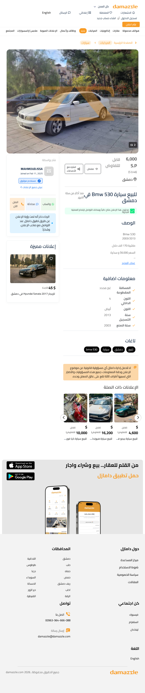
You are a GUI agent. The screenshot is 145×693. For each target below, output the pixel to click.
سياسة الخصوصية (127, 574)
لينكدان (134, 629)
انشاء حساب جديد (106, 18)
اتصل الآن (15, 204)
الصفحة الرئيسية (123, 43)
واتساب (47, 204)
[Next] (137, 417)
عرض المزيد (128, 263)
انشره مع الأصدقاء (71, 169)
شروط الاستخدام (128, 567)
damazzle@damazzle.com (54, 636)
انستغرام (133, 622)
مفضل (90, 169)
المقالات (133, 582)
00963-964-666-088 (57, 620)
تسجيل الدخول (129, 18)
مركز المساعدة (129, 560)
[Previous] (63, 417)
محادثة (31, 204)
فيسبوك (133, 614)
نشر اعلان (131, 24)
